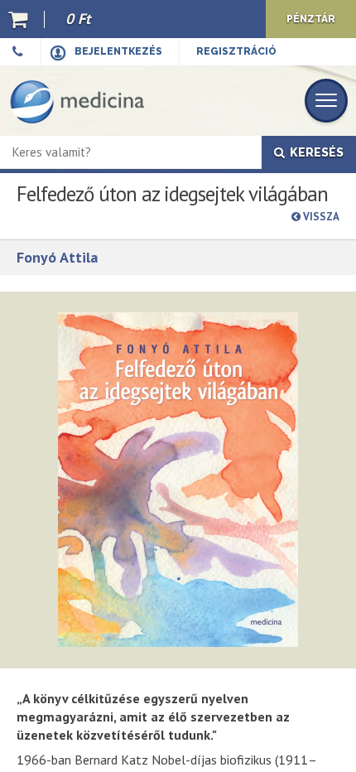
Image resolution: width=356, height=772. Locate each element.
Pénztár (310, 19)
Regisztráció (236, 51)
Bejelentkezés (118, 51)
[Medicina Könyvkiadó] (77, 100)
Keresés (314, 152)
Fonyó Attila (57, 257)
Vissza (320, 217)
